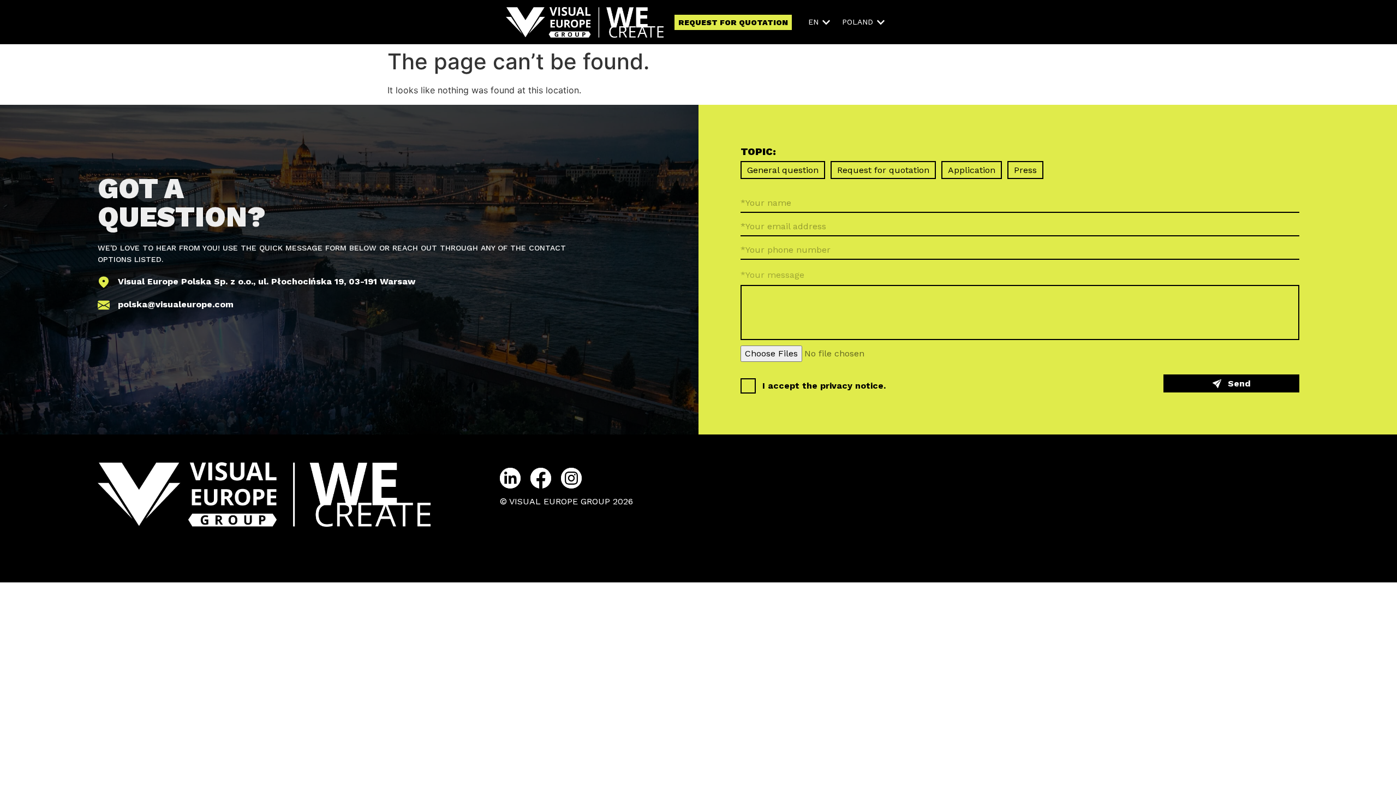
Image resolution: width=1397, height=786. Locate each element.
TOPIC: (758, 152)
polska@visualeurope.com (176, 304)
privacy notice (851, 385)
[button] (820, 22)
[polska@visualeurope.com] (104, 305)
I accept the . (824, 385)
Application (971, 170)
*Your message (772, 274)
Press (1025, 170)
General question (783, 170)
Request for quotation (883, 170)
